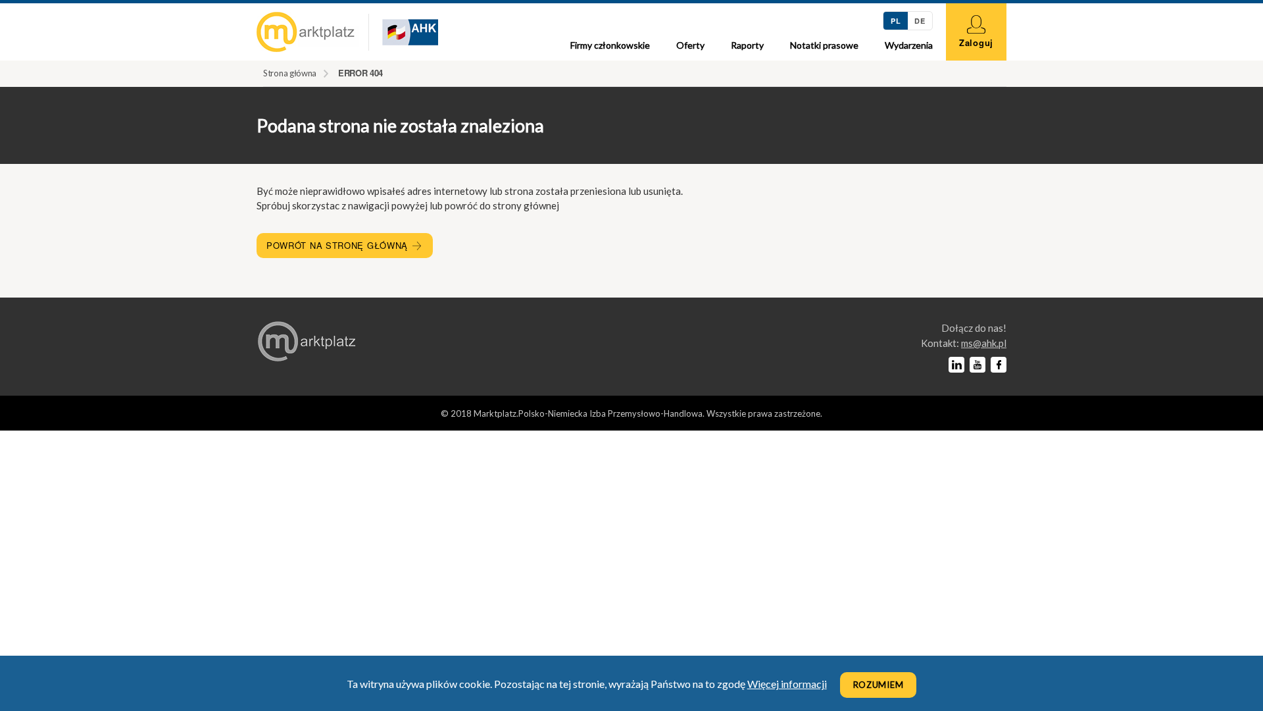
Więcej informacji (787, 683)
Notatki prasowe (824, 45)
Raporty (747, 45)
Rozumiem (878, 684)
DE (919, 21)
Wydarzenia (909, 45)
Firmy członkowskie (610, 45)
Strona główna (289, 73)
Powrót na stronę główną (338, 245)
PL (896, 21)
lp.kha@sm (983, 343)
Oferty (690, 45)
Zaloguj (976, 42)
